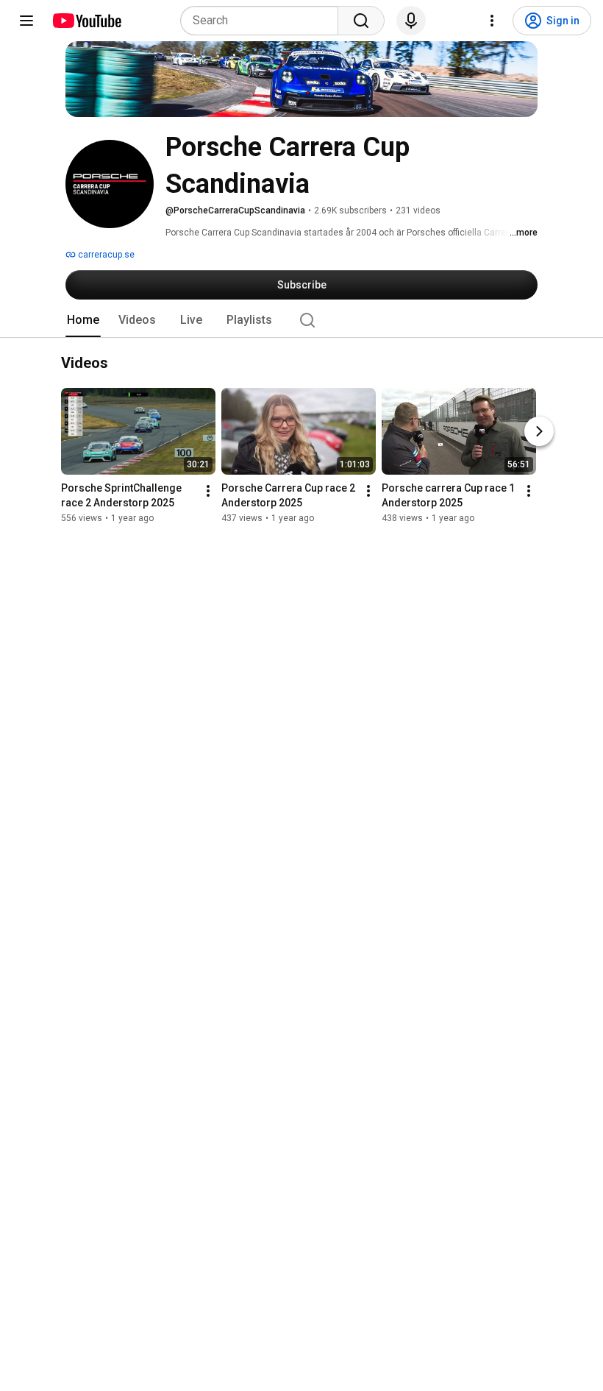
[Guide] (26, 20)
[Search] (361, 20)
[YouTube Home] (86, 20)
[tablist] (301, 320)
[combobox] (264, 20)
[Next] (539, 432)
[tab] (83, 320)
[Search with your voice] (411, 20)
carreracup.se (105, 254)
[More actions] (208, 491)
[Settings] (492, 20)
